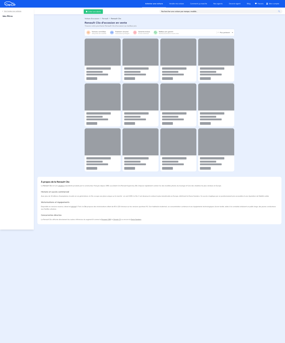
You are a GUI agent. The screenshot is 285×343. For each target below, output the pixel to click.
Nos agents (218, 3)
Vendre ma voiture (176, 3)
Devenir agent (235, 3)
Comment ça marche (198, 3)
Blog (248, 3)
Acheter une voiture (154, 3)
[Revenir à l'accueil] (10, 4)
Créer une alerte (94, 11)
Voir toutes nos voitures (12, 11)
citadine (61, 186)
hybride (73, 207)
